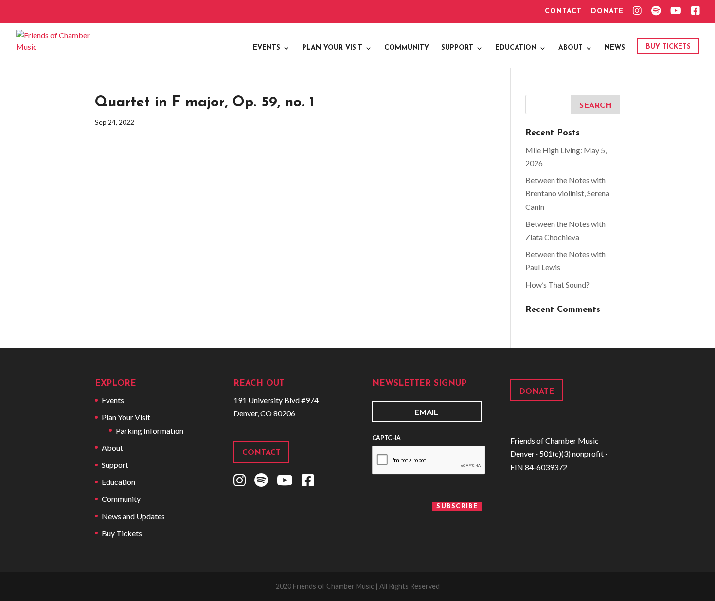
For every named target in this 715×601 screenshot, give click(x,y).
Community (406, 48)
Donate (607, 11)
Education (515, 48)
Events (266, 48)
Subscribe (457, 506)
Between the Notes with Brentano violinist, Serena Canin (567, 193)
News (615, 48)
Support (457, 48)
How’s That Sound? (557, 284)
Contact (563, 11)
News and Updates (133, 516)
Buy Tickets (668, 47)
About (570, 48)
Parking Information (149, 430)
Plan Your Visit (332, 48)
